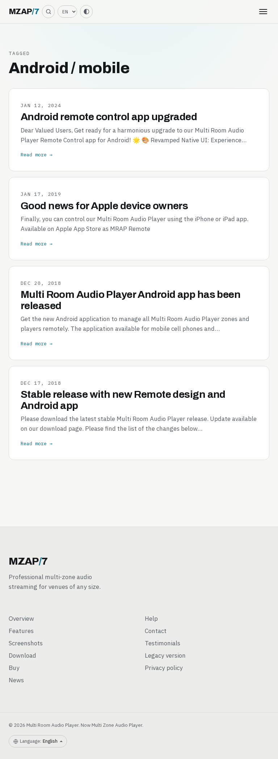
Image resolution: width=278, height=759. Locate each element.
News (16, 680)
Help (151, 619)
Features (21, 631)
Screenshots (26, 643)
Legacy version (165, 655)
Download (22, 655)
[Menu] (263, 11)
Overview (21, 619)
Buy (14, 668)
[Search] (48, 11)
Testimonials (162, 643)
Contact (156, 631)
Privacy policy (164, 668)
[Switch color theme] (86, 11)
